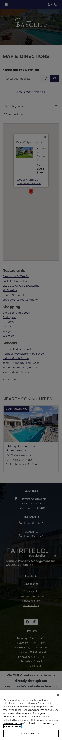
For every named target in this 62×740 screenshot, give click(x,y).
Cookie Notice (12, 726)
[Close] (58, 695)
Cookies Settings (31, 733)
